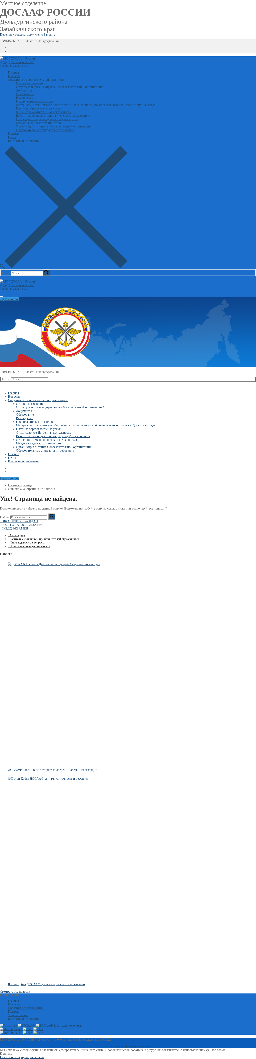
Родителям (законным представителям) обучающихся (43, 538)
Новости (14, 1004)
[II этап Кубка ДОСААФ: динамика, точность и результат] (110, 879)
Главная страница (20, 485)
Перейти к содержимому (17, 34)
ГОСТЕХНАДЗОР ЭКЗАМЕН (22, 525)
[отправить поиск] (46, 273)
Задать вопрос (9, 299)
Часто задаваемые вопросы (26, 542)
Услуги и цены (18, 1015)
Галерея (13, 1011)
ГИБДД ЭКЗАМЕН (14, 528)
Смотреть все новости (15, 991)
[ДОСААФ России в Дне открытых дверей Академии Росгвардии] (110, 664)
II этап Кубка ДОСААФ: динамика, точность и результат (46, 984)
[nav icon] (1, 296)
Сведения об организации (26, 1008)
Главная (13, 1000)
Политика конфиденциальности (29, 546)
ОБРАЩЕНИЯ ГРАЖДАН (19, 521)
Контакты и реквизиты (23, 1018)
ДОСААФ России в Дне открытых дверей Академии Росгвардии (52, 769)
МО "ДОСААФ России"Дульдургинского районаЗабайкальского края (18, 62)
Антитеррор (16, 535)
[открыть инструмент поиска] (63, 267)
